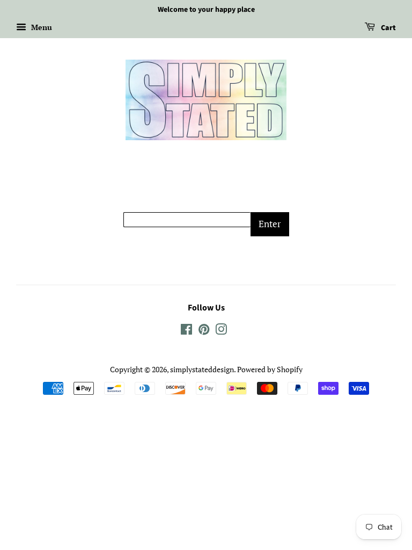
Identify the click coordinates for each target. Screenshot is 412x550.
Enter (270, 224)
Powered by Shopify (270, 369)
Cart (387, 28)
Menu (40, 27)
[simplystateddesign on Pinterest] (204, 331)
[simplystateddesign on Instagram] (221, 331)
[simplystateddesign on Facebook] (186, 331)
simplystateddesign (202, 369)
